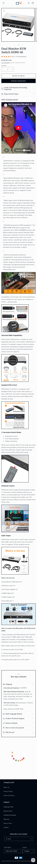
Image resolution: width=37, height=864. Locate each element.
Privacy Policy (8, 791)
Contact (6, 827)
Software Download (10, 815)
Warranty (6, 819)
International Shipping (11, 688)
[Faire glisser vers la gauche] (15, 45)
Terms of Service (9, 795)
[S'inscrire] (31, 839)
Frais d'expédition (5, 62)
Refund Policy (8, 811)
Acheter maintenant (18, 81)
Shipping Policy (8, 807)
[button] (4, 3)
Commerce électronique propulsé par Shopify (23, 861)
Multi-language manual (9, 99)
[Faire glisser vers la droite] (22, 45)
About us (6, 787)
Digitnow (8, 861)
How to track (8, 823)
